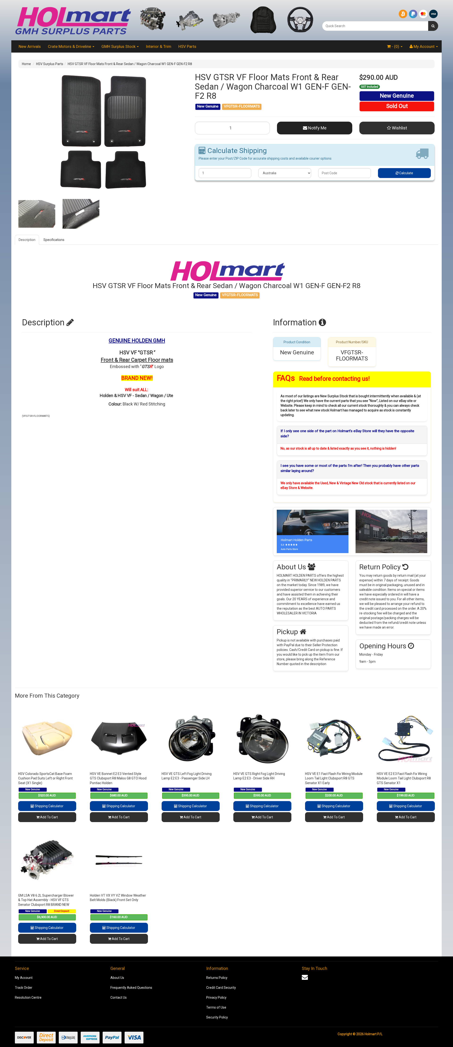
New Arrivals (30, 46)
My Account (24, 978)
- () (395, 46)
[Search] (433, 26)
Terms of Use (216, 1007)
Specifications (53, 240)
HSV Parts (187, 46)
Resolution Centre (28, 997)
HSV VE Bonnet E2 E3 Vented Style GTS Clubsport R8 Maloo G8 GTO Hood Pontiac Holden (118, 778)
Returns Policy (216, 978)
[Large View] (36, 213)
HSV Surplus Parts (49, 64)
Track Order (23, 987)
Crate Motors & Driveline (70, 46)
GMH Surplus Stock (118, 46)
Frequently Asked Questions (131, 987)
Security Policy (217, 1017)
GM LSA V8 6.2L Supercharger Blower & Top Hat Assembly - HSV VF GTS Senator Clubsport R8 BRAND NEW (46, 900)
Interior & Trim (158, 46)
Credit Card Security (221, 987)
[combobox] (375, 26)
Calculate (405, 173)
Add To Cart (48, 817)
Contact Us (118, 997)
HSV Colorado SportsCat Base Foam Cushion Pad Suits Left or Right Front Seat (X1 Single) (45, 778)
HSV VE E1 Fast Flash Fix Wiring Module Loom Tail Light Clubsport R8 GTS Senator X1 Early (334, 778)
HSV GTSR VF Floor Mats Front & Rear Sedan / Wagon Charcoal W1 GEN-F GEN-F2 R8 (130, 64)
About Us (117, 978)
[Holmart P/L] (73, 20)
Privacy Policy (216, 997)
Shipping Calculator (48, 806)
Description (27, 240)
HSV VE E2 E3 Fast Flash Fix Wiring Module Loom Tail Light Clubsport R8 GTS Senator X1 (404, 778)
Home (26, 64)
